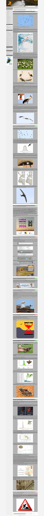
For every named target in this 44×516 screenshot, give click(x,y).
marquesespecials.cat (15, 87)
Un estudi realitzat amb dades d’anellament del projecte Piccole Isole (18, 457)
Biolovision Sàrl (20, 515)
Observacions (8, 9)
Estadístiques (8, 29)
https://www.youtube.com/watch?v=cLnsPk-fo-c (17, 264)
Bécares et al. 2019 (17, 53)
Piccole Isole (21, 431)
